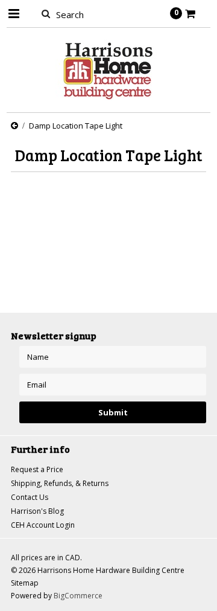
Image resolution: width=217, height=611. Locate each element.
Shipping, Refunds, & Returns (59, 483)
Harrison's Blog (37, 511)
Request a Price (37, 469)
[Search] (45, 13)
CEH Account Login (43, 525)
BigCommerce (78, 595)
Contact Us (29, 497)
